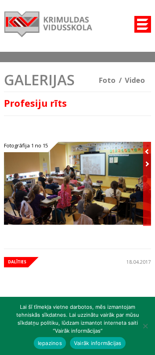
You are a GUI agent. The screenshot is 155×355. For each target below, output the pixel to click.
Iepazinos (50, 343)
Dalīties (17, 262)
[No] (145, 326)
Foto (107, 80)
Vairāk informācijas (98, 343)
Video (135, 80)
